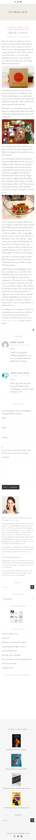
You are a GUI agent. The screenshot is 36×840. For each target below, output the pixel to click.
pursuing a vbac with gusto (11, 655)
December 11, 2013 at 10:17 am (19, 376)
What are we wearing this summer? (14, 642)
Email (4, 428)
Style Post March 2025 (10, 634)
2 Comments (25, 36)
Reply (12, 349)
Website (5, 437)
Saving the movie (8, 668)
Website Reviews (21, 29)
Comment (5, 457)
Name (4, 418)
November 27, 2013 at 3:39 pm (19, 345)
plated (25, 280)
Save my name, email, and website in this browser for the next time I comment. (16, 451)
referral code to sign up (10, 320)
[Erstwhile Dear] (18, 12)
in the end (5, 638)
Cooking (12, 27)
